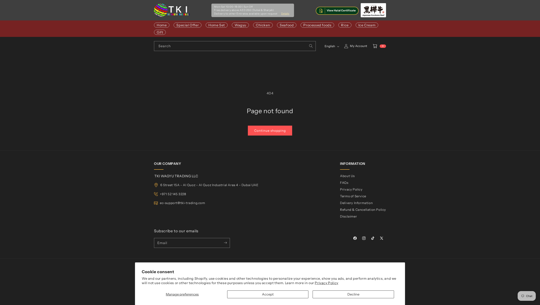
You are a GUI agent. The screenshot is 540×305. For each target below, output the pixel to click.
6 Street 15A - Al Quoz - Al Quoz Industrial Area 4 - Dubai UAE (209, 185)
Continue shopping (270, 131)
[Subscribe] (225, 243)
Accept (268, 294)
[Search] (311, 46)
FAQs (344, 183)
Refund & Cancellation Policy (363, 210)
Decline (353, 294)
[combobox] (235, 46)
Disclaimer (348, 216)
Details (285, 13)
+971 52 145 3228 (173, 194)
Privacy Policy (326, 283)
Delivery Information (356, 203)
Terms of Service (353, 196)
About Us (347, 176)
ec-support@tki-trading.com (182, 203)
